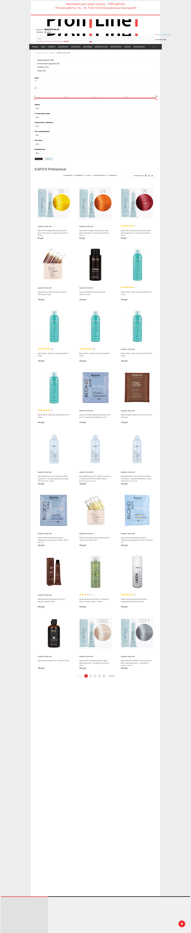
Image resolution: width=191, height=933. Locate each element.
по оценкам (112, 175)
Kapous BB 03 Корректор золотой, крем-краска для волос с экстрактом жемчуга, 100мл (53, 233)
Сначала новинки (99, 175)
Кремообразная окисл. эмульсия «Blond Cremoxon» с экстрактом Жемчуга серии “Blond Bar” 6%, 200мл (136, 478)
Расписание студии (10, 903)
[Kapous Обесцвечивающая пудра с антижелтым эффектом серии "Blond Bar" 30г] (137, 510)
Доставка (47, 32)
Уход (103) (41, 70)
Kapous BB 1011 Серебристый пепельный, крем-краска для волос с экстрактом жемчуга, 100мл (136, 663)
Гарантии (6, 928)
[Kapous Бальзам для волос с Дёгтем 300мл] (54, 633)
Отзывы (5, 906)
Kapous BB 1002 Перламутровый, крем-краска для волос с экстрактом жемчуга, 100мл (94, 663)
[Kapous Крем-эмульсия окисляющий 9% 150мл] (137, 264)
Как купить (7, 912)
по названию (78, 175)
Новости (6, 922)
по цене (88, 175)
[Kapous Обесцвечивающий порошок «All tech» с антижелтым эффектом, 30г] (95, 387)
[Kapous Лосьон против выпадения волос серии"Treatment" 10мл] (95, 510)
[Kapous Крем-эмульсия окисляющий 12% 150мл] (137, 326)
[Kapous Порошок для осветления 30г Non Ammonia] (137, 387)
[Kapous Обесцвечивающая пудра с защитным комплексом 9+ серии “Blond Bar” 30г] (54, 510)
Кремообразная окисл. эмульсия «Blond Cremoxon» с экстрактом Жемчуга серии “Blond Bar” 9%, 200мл (53, 478)
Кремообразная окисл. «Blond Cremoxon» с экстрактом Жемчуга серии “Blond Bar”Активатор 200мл (95, 478)
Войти (159, 34)
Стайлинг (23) (43, 67)
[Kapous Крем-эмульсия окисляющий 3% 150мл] (95, 326)
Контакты (39, 32)
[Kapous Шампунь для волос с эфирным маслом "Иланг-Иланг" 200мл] (95, 572)
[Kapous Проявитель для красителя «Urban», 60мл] (95, 264)
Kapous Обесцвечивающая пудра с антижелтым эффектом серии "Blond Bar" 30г (137, 540)
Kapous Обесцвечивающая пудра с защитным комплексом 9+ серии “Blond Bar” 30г (53, 540)
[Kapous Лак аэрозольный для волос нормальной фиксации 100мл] (137, 572)
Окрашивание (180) (45, 60)
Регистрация (166, 34)
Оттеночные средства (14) (48, 63)
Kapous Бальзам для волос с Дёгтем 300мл (53, 661)
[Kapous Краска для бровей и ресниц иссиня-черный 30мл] (54, 572)
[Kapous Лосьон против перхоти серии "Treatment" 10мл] (54, 264)
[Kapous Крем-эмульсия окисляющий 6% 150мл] (54, 326)
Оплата (5, 919)
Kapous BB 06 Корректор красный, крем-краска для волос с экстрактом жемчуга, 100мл (136, 233)
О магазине (7, 925)
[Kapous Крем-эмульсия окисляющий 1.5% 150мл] (54, 387)
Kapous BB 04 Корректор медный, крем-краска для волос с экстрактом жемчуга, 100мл (94, 233)
